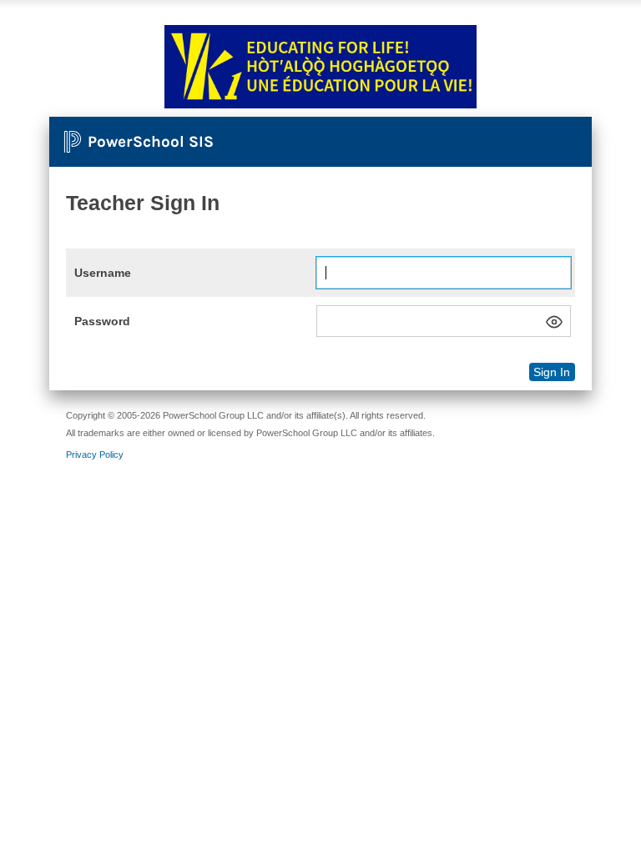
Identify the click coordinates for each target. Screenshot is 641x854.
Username (102, 272)
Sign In (551, 372)
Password (102, 321)
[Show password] (554, 322)
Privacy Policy (95, 455)
